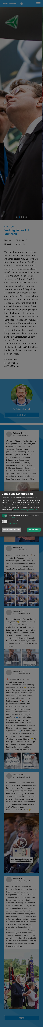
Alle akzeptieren (33, 530)
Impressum (33, 510)
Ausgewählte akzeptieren (11, 530)
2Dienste (12, 523)
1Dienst (12, 517)
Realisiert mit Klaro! (34, 534)
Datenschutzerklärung (20, 510)
